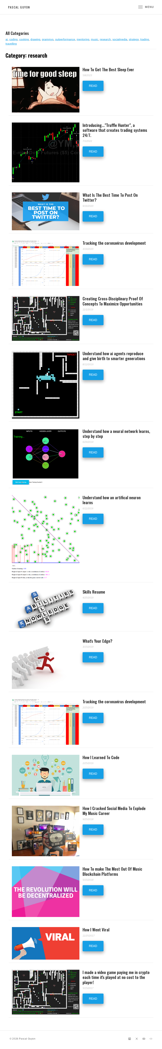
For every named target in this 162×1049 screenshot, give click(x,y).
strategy (134, 39)
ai (7, 39)
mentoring (83, 39)
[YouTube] (143, 1038)
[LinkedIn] (129, 1038)
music (94, 39)
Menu (149, 7)
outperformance (65, 39)
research (105, 39)
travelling (11, 43)
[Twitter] (136, 1038)
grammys (48, 39)
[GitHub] (151, 1038)
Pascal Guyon (19, 7)
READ (93, 85)
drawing (35, 39)
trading (144, 39)
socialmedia (119, 39)
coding (13, 39)
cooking (24, 39)
